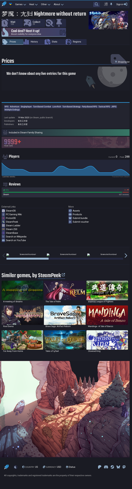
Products (77, 214)
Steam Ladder (13, 225)
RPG (7, 106)
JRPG (113, 106)
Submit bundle (80, 218)
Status (71, 467)
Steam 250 (11, 229)
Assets (76, 210)
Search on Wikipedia (16, 236)
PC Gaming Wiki (14, 214)
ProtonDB (11, 218)
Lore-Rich (56, 106)
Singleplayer (26, 106)
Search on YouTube (16, 240)
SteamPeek (12, 222)
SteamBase (12, 233)
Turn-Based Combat (42, 106)
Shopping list (123, 62)
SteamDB (11, 210)
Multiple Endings (12, 109)
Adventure (14, 106)
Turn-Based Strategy (71, 106)
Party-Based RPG (89, 106)
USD (53, 467)
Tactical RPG (104, 106)
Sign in (119, 4)
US (31, 467)
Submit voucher (81, 222)
